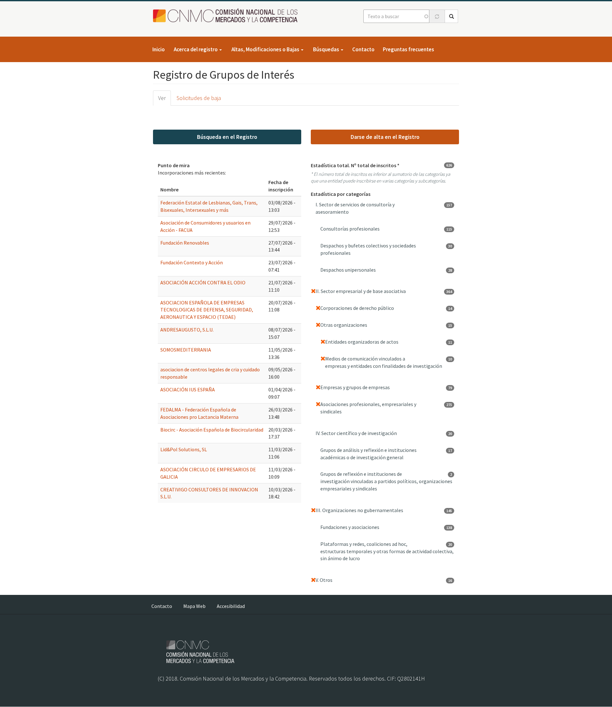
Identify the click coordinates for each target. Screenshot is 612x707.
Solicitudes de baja (199, 98)
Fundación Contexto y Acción (191, 262)
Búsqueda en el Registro (227, 136)
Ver (162, 98)
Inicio (158, 49)
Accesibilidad (231, 606)
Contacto (363, 49)
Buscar (451, 16)
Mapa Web (194, 606)
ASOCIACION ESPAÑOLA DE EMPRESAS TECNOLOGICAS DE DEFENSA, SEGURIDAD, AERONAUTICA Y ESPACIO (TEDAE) (206, 309)
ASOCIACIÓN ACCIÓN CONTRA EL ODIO (202, 282)
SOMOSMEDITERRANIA (185, 349)
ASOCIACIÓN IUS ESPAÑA (187, 389)
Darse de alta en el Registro (385, 136)
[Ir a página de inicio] (227, 16)
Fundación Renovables (184, 242)
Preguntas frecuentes (408, 49)
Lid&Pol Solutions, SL (183, 449)
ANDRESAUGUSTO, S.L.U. (187, 329)
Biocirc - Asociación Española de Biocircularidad (211, 429)
